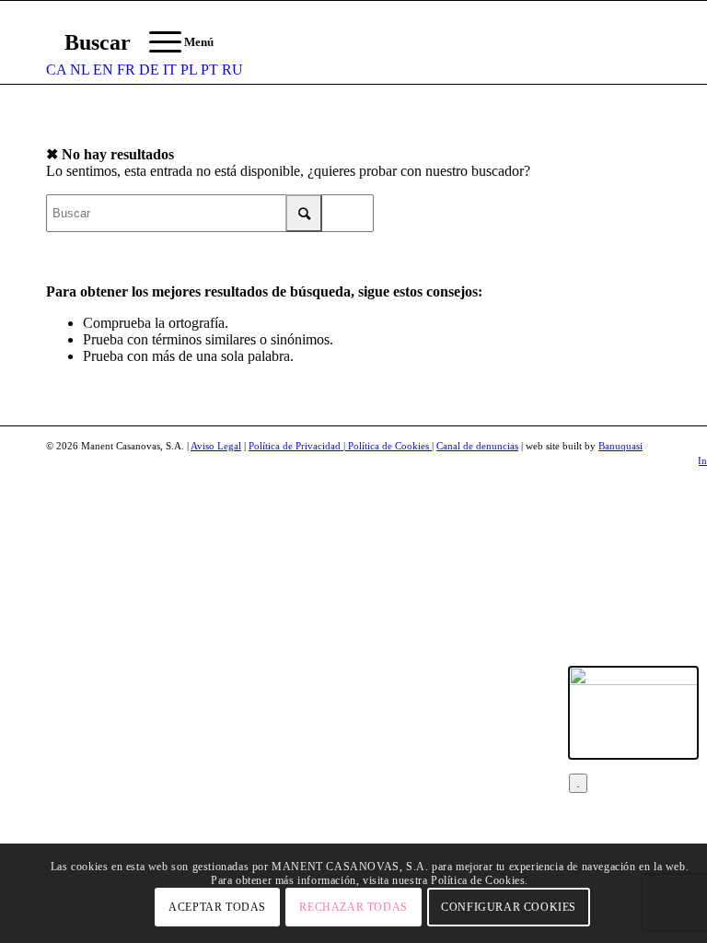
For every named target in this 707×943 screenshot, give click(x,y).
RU (232, 69)
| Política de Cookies (387, 445)
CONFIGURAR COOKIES (508, 907)
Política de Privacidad (296, 445)
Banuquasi (620, 445)
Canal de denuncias (477, 445)
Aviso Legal (216, 445)
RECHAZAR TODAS (353, 907)
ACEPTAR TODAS (217, 907)
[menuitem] (88, 42)
